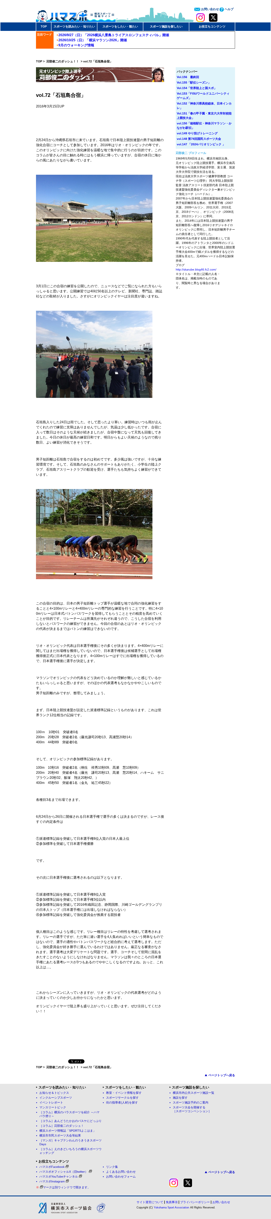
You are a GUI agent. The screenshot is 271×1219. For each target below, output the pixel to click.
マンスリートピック (52, 1107)
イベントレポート (51, 1102)
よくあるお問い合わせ (121, 1171)
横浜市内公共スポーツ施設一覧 (193, 1092)
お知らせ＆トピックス (54, 1092)
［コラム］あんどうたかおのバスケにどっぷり (70, 1121)
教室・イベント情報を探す (124, 1092)
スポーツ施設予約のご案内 (190, 1102)
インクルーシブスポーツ (55, 1097)
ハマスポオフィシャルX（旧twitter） (63, 1171)
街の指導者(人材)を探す (122, 1102)
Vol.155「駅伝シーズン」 (194, 82)
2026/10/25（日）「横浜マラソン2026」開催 (92, 40)
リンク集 (112, 1166)
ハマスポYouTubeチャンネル (58, 1176)
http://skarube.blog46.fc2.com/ (196, 269)
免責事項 (172, 1202)
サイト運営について (150, 1202)
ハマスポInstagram (52, 1181)
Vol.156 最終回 (188, 77)
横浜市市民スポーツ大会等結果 (60, 1135)
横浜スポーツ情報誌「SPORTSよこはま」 (67, 1130)
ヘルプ (229, 9)
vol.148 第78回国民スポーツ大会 (199, 138)
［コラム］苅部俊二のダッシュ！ (61, 1125)
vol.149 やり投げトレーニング (197, 133)
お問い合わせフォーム (121, 1176)
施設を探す (180, 1097)
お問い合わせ (209, 9)
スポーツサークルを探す (122, 1097)
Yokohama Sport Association (171, 1207)
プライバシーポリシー (195, 1202)
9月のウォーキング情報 (76, 45)
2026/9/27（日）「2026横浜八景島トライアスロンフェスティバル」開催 (113, 35)
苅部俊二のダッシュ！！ (63, 61)
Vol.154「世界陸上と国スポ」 (197, 88)
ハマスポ (76, 14)
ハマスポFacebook (52, 1166)
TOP (44, 26)
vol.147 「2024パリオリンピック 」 (201, 144)
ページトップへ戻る (221, 1075)
